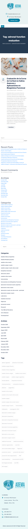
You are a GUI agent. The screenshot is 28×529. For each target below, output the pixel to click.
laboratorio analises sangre (8, 412)
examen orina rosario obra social (10, 395)
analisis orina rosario (5, 208)
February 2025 (4, 190)
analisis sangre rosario (6, 209)
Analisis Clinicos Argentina (7, 204)
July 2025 (3, 185)
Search (2, 138)
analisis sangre (5, 377)
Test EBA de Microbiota (6, 236)
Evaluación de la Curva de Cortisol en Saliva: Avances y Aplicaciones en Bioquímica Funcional (16, 83)
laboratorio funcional (7, 423)
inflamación (4, 409)
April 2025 (3, 186)
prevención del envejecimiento (9, 455)
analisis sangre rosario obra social (8, 211)
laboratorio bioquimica (7, 416)
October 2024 (4, 196)
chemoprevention (6, 384)
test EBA (16, 463)
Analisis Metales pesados (6, 206)
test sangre (4, 466)
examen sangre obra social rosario (10, 402)
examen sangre (5, 398)
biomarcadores (5, 380)
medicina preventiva (18, 441)
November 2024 (4, 195)
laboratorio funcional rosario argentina (9, 221)
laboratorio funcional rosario (9, 430)
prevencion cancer (5, 233)
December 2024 (4, 193)
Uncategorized (4, 240)
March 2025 (3, 188)
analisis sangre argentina (18, 377)
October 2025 (4, 180)
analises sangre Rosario (8, 366)
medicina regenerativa (7, 445)
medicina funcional (5, 230)
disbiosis (4, 387)
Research (3, 235)
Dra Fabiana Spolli (12, 90)
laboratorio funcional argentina (9, 427)
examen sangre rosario (7, 405)
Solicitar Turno (14, 20)
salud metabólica (6, 459)
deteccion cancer (4, 214)
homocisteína (19, 405)
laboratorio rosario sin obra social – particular (11, 225)
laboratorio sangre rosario (6, 226)
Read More (11, 127)
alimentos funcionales (17, 362)
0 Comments (19, 90)
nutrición (17, 445)
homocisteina (4, 218)
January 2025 (4, 191)
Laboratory (3, 228)
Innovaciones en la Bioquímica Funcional (9, 219)
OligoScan (19, 448)
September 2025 (4, 181)
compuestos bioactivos (18, 384)
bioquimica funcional (5, 213)
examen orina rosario (5, 216)
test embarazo (4, 238)
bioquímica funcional (17, 380)
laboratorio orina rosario (6, 223)
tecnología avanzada (7, 463)
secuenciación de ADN (18, 459)
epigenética (11, 387)
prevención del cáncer (18, 452)
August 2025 (3, 183)
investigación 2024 (14, 409)
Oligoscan (3, 231)
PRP (20, 455)
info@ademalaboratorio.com (14, 14)
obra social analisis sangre (8, 448)
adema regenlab (6, 362)
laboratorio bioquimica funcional (10, 420)
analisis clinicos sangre (7, 373)
